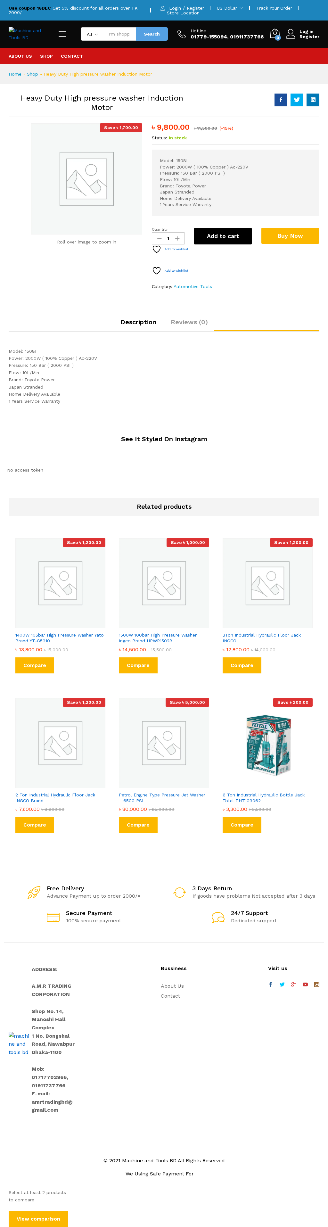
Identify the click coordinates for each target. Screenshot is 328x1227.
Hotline (198, 30)
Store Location (183, 12)
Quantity (160, 229)
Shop (46, 56)
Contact (72, 56)
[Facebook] (270, 985)
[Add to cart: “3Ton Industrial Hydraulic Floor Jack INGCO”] (260, 624)
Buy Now (290, 235)
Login (175, 8)
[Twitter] (282, 985)
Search (152, 34)
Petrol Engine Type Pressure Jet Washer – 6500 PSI (162, 797)
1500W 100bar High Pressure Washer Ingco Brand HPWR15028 (158, 637)
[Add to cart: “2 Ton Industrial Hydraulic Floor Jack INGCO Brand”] (53, 784)
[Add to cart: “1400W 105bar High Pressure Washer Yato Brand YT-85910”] (53, 624)
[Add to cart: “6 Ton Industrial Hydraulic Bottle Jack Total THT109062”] (260, 784)
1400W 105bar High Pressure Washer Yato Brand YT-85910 (59, 637)
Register (195, 8)
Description (138, 322)
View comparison (38, 1219)
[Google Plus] (293, 985)
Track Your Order (274, 8)
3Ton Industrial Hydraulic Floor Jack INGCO (262, 637)
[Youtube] (305, 985)
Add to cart (223, 236)
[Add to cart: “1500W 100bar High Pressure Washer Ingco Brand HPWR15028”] (156, 624)
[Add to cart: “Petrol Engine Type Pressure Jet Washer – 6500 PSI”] (156, 784)
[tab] (138, 325)
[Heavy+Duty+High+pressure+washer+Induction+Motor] (297, 100)
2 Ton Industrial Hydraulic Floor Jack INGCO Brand (55, 797)
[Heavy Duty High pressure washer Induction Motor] (281, 100)
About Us (20, 56)
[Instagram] (317, 985)
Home (15, 74)
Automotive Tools (193, 286)
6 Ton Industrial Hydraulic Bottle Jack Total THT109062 (264, 797)
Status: (159, 137)
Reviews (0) (189, 322)
